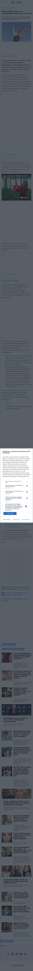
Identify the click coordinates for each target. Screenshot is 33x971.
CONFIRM (10, 513)
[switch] (26, 486)
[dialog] (16, 485)
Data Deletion (7, 519)
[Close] (29, 451)
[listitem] (16, 482)
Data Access (16, 519)
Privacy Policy (26, 519)
